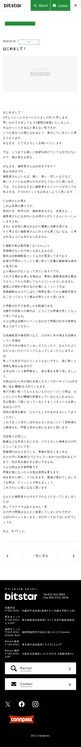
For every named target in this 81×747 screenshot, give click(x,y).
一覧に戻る (40, 555)
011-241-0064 (56, 594)
